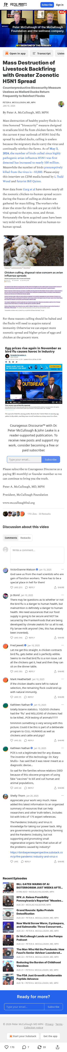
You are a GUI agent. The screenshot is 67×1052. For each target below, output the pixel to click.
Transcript (44, 53)
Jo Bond (15, 595)
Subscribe (47, 4)
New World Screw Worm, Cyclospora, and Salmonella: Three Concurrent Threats (40, 925)
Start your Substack (24, 1036)
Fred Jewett (17, 645)
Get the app (50, 1036)
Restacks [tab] (25, 537)
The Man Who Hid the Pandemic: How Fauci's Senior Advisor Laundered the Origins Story (40, 951)
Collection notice (33, 1027)
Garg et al (29, 189)
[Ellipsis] (62, 569)
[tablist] (17, 537)
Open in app (18, 53)
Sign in (60, 4)
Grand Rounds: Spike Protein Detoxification (35, 912)
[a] (8, 888)
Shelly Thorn (17, 795)
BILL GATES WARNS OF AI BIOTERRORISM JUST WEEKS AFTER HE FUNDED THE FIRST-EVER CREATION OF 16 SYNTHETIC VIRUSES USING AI (39, 885)
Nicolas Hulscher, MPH (41, 892)
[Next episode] (11, 43)
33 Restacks (45, 513)
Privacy (49, 1024)
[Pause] (4, 43)
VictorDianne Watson (22, 569)
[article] (33, 887)
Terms (59, 1024)
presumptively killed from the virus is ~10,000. (33, 169)
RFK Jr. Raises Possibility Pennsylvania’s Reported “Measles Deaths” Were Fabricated (38, 899)
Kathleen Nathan (20, 704)
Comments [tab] (11, 537)
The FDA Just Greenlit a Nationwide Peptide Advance (39, 977)
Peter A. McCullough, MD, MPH (19, 102)
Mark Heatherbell (20, 679)
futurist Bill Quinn (29, 181)
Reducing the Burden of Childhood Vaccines (38, 964)
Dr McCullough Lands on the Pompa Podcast (39, 938)
